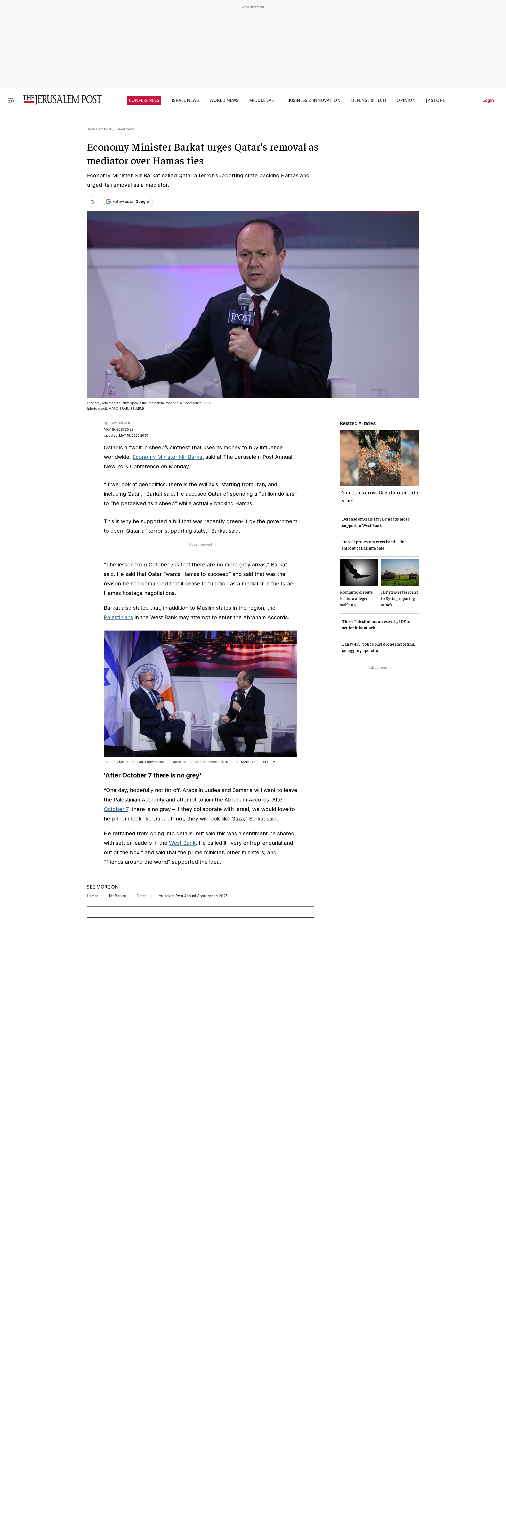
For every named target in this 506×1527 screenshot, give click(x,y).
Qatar (141, 896)
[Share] (92, 201)
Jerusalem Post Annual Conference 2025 (192, 896)
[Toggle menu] (11, 100)
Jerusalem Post (99, 129)
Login (488, 100)
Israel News (125, 129)
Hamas (93, 896)
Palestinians (118, 617)
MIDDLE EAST (263, 100)
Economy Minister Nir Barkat (168, 457)
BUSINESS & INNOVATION (313, 100)
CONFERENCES (144, 100)
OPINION (406, 100)
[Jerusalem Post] (59, 100)
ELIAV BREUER (119, 423)
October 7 (116, 809)
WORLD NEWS (224, 100)
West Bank (182, 843)
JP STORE (435, 100)
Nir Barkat (117, 896)
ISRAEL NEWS (185, 100)
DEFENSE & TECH (368, 100)
